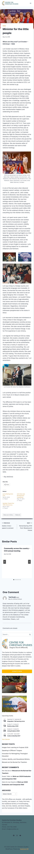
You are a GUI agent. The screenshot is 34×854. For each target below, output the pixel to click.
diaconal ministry (8, 515)
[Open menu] (30, 3)
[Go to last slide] (4, 562)
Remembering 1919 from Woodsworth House (25, 526)
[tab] (13, 579)
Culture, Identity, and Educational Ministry (16, 759)
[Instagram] (17, 835)
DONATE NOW (17, 671)
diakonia (17, 515)
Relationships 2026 (12, 726)
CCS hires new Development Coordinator (21, 495)
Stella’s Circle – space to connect (7, 525)
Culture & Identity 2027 (13, 736)
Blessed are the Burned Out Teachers (14, 762)
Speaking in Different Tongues (12, 750)
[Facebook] (13, 835)
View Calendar (6, 739)
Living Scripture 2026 (13, 731)
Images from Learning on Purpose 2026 (15, 747)
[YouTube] (20, 835)
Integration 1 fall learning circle (16, 721)
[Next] (29, 562)
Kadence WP (24, 849)
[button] (9, 256)
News (4, 25)
